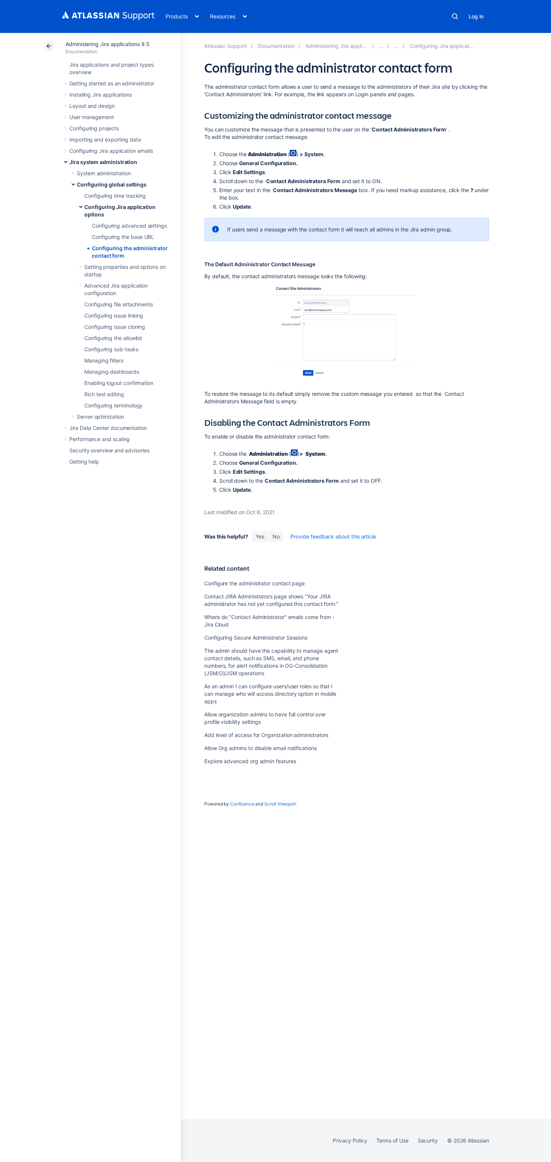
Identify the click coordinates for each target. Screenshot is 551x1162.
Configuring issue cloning (114, 327)
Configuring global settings (112, 184)
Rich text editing (104, 394)
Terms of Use (392, 1140)
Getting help (84, 461)
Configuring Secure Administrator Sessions (255, 637)
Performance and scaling (99, 439)
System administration (104, 173)
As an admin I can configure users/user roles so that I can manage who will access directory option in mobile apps (270, 693)
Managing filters (103, 360)
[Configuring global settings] (396, 46)
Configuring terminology (113, 405)
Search (455, 16)
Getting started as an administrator (111, 83)
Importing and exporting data (105, 139)
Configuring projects (94, 128)
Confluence (242, 804)
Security (428, 1140)
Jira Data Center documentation (108, 428)
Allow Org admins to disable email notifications (260, 748)
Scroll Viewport (280, 804)
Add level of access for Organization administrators (266, 735)
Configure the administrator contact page (254, 583)
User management (91, 117)
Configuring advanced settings (129, 225)
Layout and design (92, 106)
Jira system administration (103, 162)
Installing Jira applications (100, 94)
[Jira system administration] (381, 46)
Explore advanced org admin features (250, 761)
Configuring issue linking (113, 315)
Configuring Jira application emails (111, 151)
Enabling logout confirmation (118, 383)
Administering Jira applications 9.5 (108, 44)
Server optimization (100, 416)
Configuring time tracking (115, 195)
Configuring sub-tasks (111, 349)
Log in (476, 16)
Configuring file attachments (118, 304)
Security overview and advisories (109, 450)
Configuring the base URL (123, 237)
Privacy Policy (350, 1140)
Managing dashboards (111, 371)
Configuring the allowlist (113, 338)
